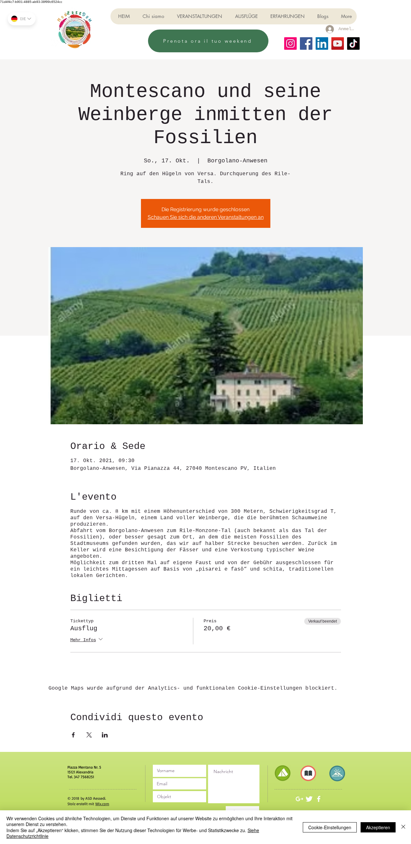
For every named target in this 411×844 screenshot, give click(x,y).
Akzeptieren (378, 827)
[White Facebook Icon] (319, 799)
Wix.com (102, 803)
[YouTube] (337, 43)
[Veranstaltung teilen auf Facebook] (73, 734)
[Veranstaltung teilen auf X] (89, 734)
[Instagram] (290, 43)
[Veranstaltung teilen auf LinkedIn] (105, 734)
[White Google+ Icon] (299, 799)
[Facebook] (306, 43)
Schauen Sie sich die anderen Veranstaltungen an (206, 217)
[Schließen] (403, 827)
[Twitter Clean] (309, 799)
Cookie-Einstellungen (329, 827)
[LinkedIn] (322, 43)
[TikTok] (353, 43)
